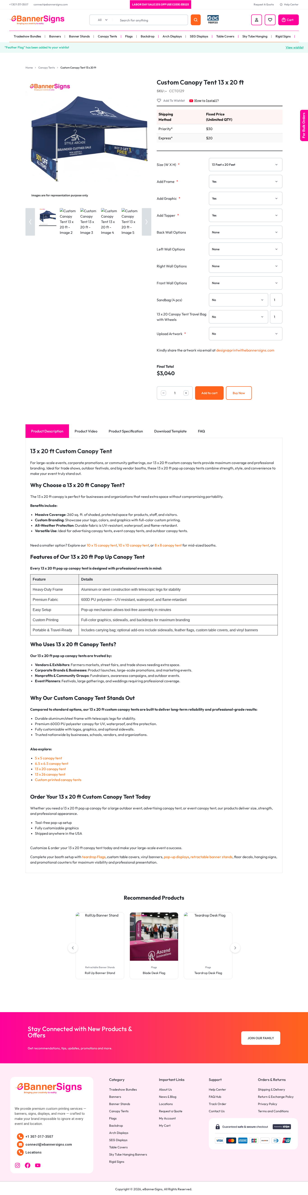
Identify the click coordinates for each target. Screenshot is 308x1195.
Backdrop (147, 36)
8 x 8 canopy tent (168, 545)
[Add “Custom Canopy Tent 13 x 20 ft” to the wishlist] (171, 100)
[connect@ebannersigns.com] (20, 1144)
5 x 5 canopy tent (48, 758)
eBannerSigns (152, 1189)
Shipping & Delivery (271, 1090)
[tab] (47, 431)
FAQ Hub (215, 1097)
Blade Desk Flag (100, 973)
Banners (55, 36)
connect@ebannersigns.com (51, 4)
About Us (165, 1090)
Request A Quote (264, 4)
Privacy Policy (267, 1104)
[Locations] (20, 1152)
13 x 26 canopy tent (50, 774)
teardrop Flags (94, 857)
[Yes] (246, 215)
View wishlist (294, 47)
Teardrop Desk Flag (154, 973)
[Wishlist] (270, 19)
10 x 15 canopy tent (102, 545)
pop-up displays (176, 857)
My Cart (164, 1126)
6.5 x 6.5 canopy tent (51, 763)
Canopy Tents (107, 36)
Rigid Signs (283, 36)
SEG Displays (199, 36)
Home (29, 67)
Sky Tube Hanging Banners (128, 1154)
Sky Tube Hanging (254, 36)
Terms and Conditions (273, 1111)
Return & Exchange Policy (276, 1097)
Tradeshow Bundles (27, 36)
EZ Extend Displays (208, 973)
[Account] (256, 19)
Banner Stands (79, 36)
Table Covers (225, 36)
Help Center (291, 4)
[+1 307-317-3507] (20, 1136)
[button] (30, 222)
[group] (100, 936)
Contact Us (217, 1111)
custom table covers (123, 857)
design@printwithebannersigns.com (245, 350)
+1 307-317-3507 (18, 4)
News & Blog (167, 1097)
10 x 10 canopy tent (133, 545)
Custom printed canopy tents (58, 779)
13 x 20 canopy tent (50, 769)
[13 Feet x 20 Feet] (246, 164)
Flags (129, 36)
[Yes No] (246, 181)
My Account (167, 1118)
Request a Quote (170, 1111)
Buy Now (239, 393)
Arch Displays (172, 36)
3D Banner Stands (208, 967)
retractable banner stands (211, 857)
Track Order (217, 1104)
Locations (33, 1152)
